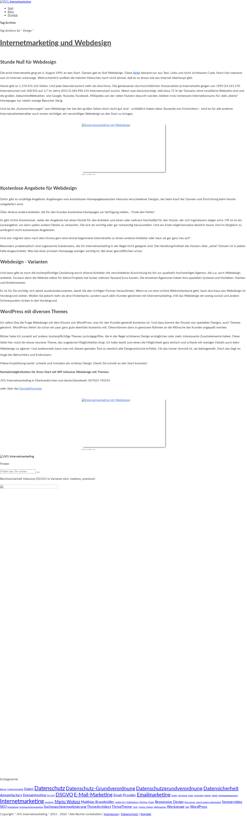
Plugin (151, 802)
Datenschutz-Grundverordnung (100, 788)
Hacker (207, 796)
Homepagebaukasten (228, 796)
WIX (187, 807)
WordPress (198, 806)
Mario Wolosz (67, 802)
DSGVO (64, 794)
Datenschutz (49, 788)
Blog (11, 11)
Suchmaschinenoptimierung (65, 806)
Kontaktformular (30, 388)
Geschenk (182, 796)
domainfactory (11, 795)
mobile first (120, 802)
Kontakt (145, 814)
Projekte (13, 15)
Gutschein (199, 796)
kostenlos (49, 802)
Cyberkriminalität (15, 789)
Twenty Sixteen (146, 807)
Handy (215, 796)
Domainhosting (34, 795)
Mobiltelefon (132, 802)
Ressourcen (189, 802)
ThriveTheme (122, 806)
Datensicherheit (221, 788)
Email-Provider (124, 795)
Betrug (3, 789)
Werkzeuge (175, 806)
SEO (3, 806)
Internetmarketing (22, 801)
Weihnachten (160, 807)
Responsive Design (169, 802)
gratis (190, 796)
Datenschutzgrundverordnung (169, 788)
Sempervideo (232, 802)
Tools (135, 807)
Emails (174, 796)
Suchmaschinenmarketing (31, 807)
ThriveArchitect (99, 806)
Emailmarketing (154, 794)
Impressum (111, 814)
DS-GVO (51, 796)
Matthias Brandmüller (97, 802)
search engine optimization (208, 802)
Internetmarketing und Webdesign (55, 43)
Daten (29, 789)
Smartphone (13, 807)
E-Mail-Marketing (93, 794)
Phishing (143, 802)
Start (10, 8)
